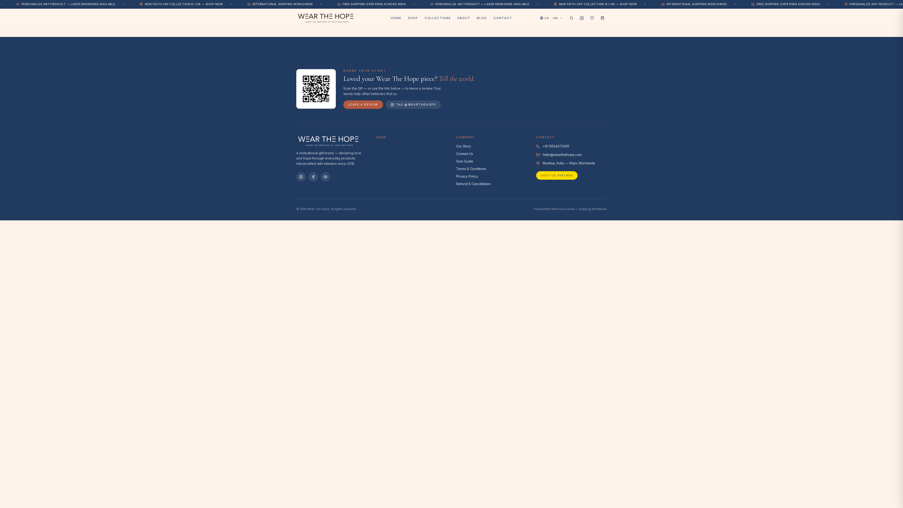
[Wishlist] (592, 18)
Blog (482, 18)
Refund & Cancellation (473, 184)
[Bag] (602, 18)
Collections (438, 18)
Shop (413, 18)
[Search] (571, 18)
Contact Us (464, 154)
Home (396, 18)
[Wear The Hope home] (340, 18)
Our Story (463, 146)
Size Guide (464, 161)
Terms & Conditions (471, 169)
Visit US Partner (557, 175)
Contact (503, 18)
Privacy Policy (467, 176)
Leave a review (363, 104)
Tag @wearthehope (416, 104)
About (463, 18)
